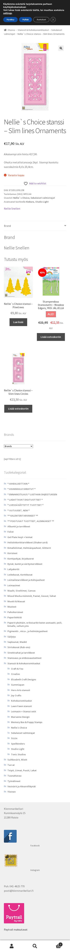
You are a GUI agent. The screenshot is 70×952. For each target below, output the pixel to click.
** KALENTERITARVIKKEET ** (22, 515)
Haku (35, 946)
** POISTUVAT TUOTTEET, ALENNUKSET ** (30, 521)
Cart (54, 943)
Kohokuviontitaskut (21, 700)
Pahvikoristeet (15, 612)
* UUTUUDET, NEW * (18, 510)
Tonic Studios (18, 754)
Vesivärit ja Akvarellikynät (21, 786)
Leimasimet (13, 585)
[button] (61, 48)
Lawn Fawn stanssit (21, 706)
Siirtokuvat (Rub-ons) (18, 647)
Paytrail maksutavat (16, 929)
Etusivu (11, 30)
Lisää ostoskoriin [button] (51, 337)
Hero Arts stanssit (20, 690)
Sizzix (14, 738)
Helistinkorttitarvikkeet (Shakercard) (27, 542)
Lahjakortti (13, 569)
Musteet (11, 606)
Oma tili (11, 946)
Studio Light (42, 201)
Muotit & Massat (16, 601)
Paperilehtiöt (14, 617)
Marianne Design (20, 716)
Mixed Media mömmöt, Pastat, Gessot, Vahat (31, 595)
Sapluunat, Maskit (17, 641)
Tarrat (11, 764)
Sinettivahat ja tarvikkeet (21, 652)
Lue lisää (18, 322)
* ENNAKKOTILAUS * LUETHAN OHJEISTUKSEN (32, 494)
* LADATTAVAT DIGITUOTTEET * (25, 499)
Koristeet (12, 553)
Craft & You (17, 668)
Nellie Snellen (12, 208)
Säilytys (11, 636)
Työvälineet (13, 781)
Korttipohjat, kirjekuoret (20, 558)
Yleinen (11, 791)
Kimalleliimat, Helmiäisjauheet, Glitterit (29, 547)
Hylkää (25, 19)
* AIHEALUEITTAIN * (18, 483)
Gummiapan (17, 684)
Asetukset (41, 19)
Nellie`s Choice (21, 197)
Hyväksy (10, 19)
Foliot (10, 531)
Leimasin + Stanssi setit (23, 711)
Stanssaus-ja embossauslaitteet (24, 657)
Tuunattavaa (14, 775)
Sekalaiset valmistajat (43, 197)
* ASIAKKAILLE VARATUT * (21, 488)
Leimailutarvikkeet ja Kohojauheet (26, 579)
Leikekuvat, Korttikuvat (19, 574)
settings (7, 13)
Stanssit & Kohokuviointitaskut (33, 30)
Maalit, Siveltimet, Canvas (21, 590)
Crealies (15, 673)
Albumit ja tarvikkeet (18, 526)
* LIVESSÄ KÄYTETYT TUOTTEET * (25, 504)
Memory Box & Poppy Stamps (26, 722)
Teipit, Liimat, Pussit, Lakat (22, 770)
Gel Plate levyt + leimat (19, 537)
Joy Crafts (16, 695)
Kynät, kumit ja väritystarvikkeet (24, 563)
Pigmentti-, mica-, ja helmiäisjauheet (27, 631)
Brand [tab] (7, 225)
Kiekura (30, 201)
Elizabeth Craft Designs (23, 679)
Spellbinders (18, 743)
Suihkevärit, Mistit (17, 759)
